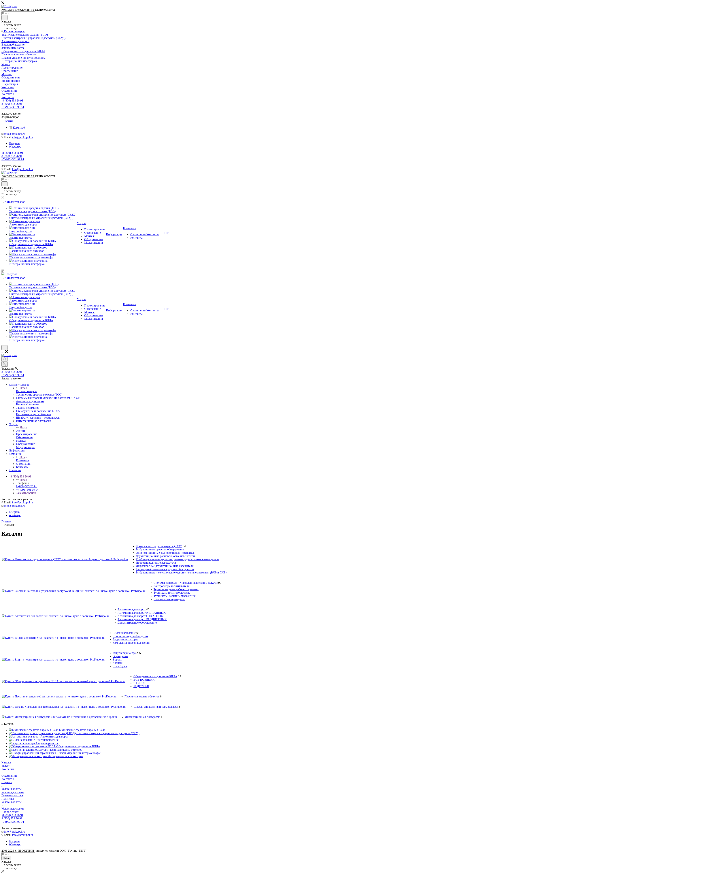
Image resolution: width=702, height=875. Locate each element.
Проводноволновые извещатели (156, 562)
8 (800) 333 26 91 (12, 100)
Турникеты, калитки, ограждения (174, 595)
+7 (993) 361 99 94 (12, 107)
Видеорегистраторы (125, 639)
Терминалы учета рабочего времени (176, 589)
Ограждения (120, 656)
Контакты (7, 778)
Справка (6, 782)
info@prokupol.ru (14, 133)
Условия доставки (12, 792)
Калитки (118, 662)
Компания (22, 460)
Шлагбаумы (120, 666)
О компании (9, 775)
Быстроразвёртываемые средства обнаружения (165, 569)
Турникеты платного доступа (172, 592)
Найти (6, 858)
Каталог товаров (26, 391)
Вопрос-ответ (9, 811)
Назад (23, 387)
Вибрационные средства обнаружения (160, 549)
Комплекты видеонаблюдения (131, 642)
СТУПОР (139, 682)
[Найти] (4, 17)
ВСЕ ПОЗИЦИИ (144, 679)
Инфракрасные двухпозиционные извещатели (165, 565)
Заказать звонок (26, 492)
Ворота (117, 659)
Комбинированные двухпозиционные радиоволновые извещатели (177, 559)
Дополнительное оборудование (137, 622)
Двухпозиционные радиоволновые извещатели (165, 556)
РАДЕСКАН (141, 686)
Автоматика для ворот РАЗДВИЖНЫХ (142, 619)
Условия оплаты (11, 788)
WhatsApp (15, 146)
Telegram (14, 143)
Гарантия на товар (12, 795)
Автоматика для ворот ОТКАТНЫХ (140, 616)
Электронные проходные (169, 599)
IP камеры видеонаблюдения (130, 636)
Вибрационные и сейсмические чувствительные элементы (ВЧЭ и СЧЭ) (181, 572)
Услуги (20, 430)
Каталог (6, 762)
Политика (7, 798)
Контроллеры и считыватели (172, 586)
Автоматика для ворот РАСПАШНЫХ (142, 612)
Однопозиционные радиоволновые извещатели (165, 552)
